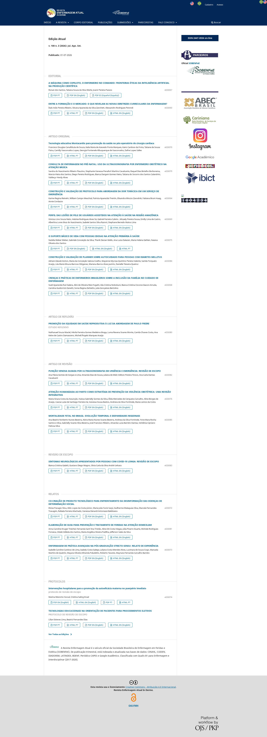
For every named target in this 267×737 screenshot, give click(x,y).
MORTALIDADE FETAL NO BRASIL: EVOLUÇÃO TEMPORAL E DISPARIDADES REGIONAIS (94, 415)
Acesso (220, 4)
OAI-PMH (133, 705)
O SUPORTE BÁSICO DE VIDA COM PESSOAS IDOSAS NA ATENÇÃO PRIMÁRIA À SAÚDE (94, 236)
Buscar (217, 22)
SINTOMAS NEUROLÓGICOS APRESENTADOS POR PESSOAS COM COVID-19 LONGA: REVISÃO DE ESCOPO (104, 461)
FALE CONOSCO (166, 22)
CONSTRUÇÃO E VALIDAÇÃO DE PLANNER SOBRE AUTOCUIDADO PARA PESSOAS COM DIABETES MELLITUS (105, 257)
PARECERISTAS (145, 22)
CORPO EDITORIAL (83, 22)
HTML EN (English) (121, 113)
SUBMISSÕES (124, 22)
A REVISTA (61, 22)
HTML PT (73, 113)
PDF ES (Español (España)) (106, 95)
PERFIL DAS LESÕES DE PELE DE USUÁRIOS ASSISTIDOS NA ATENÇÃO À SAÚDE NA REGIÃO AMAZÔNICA (103, 215)
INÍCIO (47, 22)
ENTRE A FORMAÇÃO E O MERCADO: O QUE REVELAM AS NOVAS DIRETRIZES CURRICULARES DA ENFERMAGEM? (108, 103)
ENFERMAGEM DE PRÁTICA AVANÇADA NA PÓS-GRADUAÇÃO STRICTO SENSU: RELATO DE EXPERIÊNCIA (103, 545)
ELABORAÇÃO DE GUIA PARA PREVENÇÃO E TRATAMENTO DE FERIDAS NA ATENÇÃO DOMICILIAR (100, 524)
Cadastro (209, 4)
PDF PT (56, 95)
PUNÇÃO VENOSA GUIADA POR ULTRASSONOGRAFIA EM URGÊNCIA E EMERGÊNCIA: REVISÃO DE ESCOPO (105, 370)
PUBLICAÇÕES (105, 22)
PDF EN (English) (77, 95)
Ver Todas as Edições (59, 634)
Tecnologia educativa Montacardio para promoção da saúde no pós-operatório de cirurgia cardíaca (101, 143)
